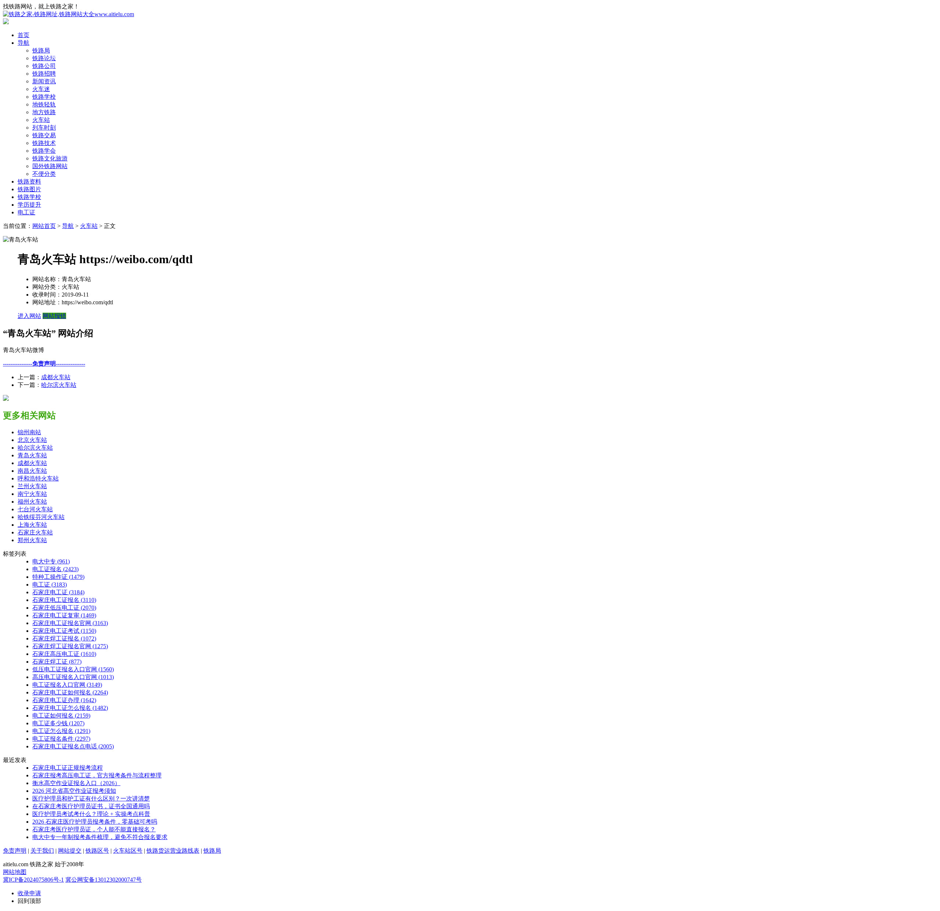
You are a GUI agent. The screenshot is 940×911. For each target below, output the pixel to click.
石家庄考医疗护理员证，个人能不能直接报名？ (94, 829)
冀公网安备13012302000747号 (103, 879)
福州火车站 (32, 501)
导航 (23, 43)
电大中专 (51, 561)
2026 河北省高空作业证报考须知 (74, 791)
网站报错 (54, 316)
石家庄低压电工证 (64, 608)
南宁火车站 (32, 494)
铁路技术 (44, 143)
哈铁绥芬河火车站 (41, 517)
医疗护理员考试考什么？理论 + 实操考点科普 (91, 814)
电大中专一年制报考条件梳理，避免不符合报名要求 (99, 837)
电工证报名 (55, 569)
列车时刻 (44, 127)
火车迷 (41, 89)
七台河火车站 (35, 509)
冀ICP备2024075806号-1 (33, 879)
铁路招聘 (44, 73)
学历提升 (29, 205)
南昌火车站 (32, 471)
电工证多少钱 (58, 723)
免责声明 (14, 851)
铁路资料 (29, 181)
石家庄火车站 (35, 532)
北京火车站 (32, 440)
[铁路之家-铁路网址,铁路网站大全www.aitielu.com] (68, 14)
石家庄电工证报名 (64, 600)
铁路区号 (97, 851)
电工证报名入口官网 (67, 685)
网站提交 (70, 851)
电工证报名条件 (61, 739)
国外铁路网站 (50, 166)
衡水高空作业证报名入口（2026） (76, 783)
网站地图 (14, 872)
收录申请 (29, 893)
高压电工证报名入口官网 (73, 677)
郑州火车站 (32, 540)
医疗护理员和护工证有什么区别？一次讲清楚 (91, 798)
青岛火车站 (32, 455)
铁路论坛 (44, 58)
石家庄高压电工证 (64, 654)
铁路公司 (44, 66)
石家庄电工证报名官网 (70, 623)
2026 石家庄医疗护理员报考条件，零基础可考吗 (94, 822)
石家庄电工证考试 (64, 631)
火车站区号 (127, 851)
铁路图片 (29, 189)
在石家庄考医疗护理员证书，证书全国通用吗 (91, 806)
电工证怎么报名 (61, 731)
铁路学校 (44, 97)
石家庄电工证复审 (64, 615)
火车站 (41, 120)
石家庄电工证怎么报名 (70, 708)
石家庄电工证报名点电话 (73, 746)
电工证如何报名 (61, 715)
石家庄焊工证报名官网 (70, 646)
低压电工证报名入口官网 (73, 669)
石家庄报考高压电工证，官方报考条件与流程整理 (97, 775)
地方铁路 (44, 112)
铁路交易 (44, 135)
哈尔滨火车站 (58, 385)
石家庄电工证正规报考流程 (67, 768)
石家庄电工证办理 (64, 700)
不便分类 (44, 174)
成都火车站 (55, 377)
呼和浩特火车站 (38, 478)
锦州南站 (29, 432)
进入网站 (29, 316)
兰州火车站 (32, 486)
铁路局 (41, 50)
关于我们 (42, 851)
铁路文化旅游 (50, 158)
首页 (23, 35)
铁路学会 (44, 151)
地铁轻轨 (44, 104)
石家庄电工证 (58, 592)
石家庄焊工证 (57, 661)
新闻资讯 (44, 81)
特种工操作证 (58, 577)
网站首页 (44, 226)
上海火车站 (32, 525)
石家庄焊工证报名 (64, 638)
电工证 (26, 212)
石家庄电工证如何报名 (70, 692)
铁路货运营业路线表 (173, 851)
